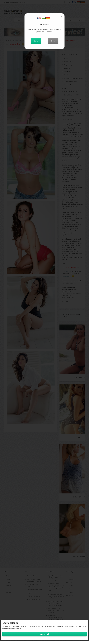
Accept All (44, 634)
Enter (36, 41)
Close (53, 41)
